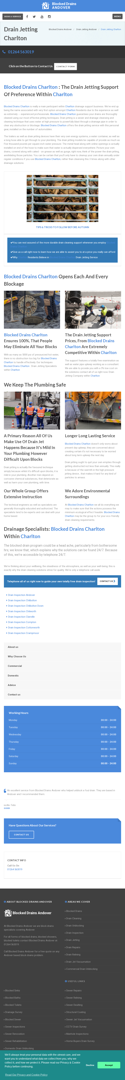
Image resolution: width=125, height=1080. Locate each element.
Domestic (13, 675)
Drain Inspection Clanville (21, 616)
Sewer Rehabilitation (16, 1041)
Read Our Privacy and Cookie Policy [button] (26, 1074)
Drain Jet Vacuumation (78, 961)
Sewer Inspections (15, 1026)
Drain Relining (73, 954)
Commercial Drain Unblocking (81, 969)
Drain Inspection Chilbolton (22, 600)
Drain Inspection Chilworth (22, 611)
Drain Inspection (74, 932)
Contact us (14, 694)
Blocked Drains (74, 911)
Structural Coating (76, 1012)
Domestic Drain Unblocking (19, 1048)
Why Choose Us (17, 656)
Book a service (12, 17)
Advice (12, 685)
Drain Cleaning (73, 918)
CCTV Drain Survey (76, 1026)
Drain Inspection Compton (22, 622)
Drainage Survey (13, 1012)
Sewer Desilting (74, 1004)
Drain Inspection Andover (21, 595)
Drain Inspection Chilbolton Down (25, 605)
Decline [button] (90, 1065)
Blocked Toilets (13, 1004)
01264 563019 (21, 51)
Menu (117, 16)
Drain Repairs (73, 947)
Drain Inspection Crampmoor (23, 633)
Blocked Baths (13, 997)
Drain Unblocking (75, 925)
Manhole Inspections (77, 1033)
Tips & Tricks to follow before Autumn (62, 227)
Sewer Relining (74, 997)
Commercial (15, 666)
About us (13, 647)
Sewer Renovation (15, 1033)
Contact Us (106, 581)
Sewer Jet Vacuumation (79, 1019)
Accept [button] (109, 1065)
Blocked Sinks (12, 990)
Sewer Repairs (74, 990)
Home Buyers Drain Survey (80, 1041)
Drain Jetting (73, 940)
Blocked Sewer (13, 1019)
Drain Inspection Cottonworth (24, 627)
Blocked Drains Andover (32, 913)
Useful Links (76, 981)
